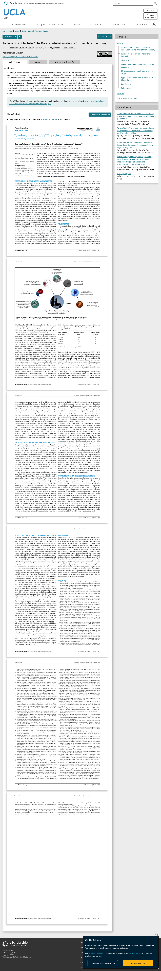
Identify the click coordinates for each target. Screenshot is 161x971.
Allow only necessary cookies (102, 963)
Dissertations (96, 24)
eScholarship (7, 31)
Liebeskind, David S (51, 47)
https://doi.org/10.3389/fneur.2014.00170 (20, 56)
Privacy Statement (96, 953)
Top (156, 934)
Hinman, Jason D (68, 47)
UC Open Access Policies (48, 24)
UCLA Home (141, 24)
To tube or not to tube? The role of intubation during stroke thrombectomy (138, 48)
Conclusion (126, 84)
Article (120, 43)
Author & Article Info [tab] (64, 62)
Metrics (120, 93)
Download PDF (10, 36)
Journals (76, 24)
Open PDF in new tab (101, 114)
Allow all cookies (138, 963)
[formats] (20, 37)
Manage (150, 16)
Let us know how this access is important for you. (30, 103)
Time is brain (126, 60)
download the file (50, 119)
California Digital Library (11, 953)
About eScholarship (17, 24)
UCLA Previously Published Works (35, 31)
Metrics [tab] (38, 62)
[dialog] (120, 952)
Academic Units (119, 24)
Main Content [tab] (15, 62)
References (126, 88)
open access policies (96, 101)
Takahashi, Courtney (18, 47)
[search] (155, 3)
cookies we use (135, 953)
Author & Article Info (127, 98)
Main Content (13, 114)
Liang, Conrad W (35, 47)
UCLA (6, 17)
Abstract (11, 68)
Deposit (150, 10)
